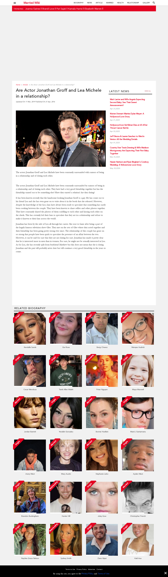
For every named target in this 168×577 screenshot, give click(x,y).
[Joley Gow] (102, 513)
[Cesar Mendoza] (30, 386)
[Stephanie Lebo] (102, 471)
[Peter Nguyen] (102, 386)
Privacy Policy (87, 573)
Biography (79, 3)
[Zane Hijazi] (102, 555)
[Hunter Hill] (66, 513)
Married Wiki (32, 2)
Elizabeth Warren (93, 8)
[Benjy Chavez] (102, 344)
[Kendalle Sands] (30, 344)
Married (110, 3)
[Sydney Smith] (66, 555)
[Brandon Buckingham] (30, 513)
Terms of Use (103, 573)
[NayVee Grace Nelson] (30, 555)
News (89, 3)
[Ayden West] (138, 471)
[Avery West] (30, 471)
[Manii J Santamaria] (138, 428)
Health (120, 3)
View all (148, 91)
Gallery (146, 3)
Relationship (133, 3)
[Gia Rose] (66, 344)
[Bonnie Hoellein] (102, 428)
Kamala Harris (75, 8)
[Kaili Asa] (138, 555)
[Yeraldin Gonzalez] (66, 428)
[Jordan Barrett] (30, 428)
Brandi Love (48, 8)
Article (99, 3)
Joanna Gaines (32, 8)
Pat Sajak (61, 8)
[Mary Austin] (66, 471)
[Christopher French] (138, 513)
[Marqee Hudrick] (138, 344)
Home (18, 85)
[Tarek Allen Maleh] (66, 386)
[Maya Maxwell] (138, 386)
